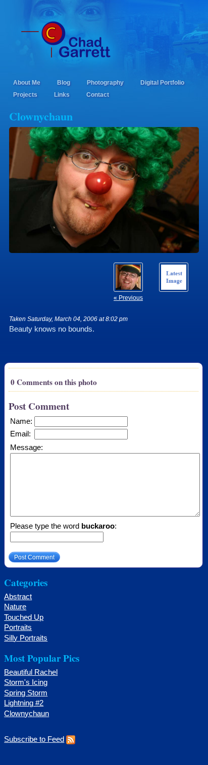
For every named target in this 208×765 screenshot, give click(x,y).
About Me (26, 82)
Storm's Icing (25, 682)
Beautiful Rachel (31, 672)
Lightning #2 (23, 703)
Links (62, 94)
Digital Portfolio (162, 82)
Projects (25, 94)
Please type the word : (63, 526)
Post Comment (34, 557)
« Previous (128, 297)
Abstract (18, 597)
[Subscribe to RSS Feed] (70, 739)
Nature (15, 607)
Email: (20, 434)
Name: (21, 421)
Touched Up (23, 617)
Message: (26, 447)
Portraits (18, 627)
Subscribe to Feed (34, 739)
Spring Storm (25, 693)
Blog (63, 82)
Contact (97, 94)
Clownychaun (26, 714)
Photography (105, 82)
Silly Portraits (25, 638)
